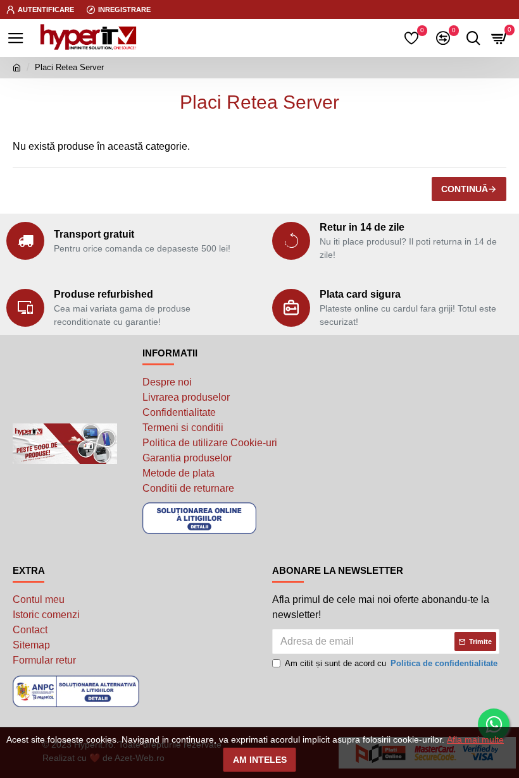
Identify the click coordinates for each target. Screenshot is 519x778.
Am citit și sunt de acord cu (391, 663)
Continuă (464, 189)
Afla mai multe (475, 739)
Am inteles (260, 760)
